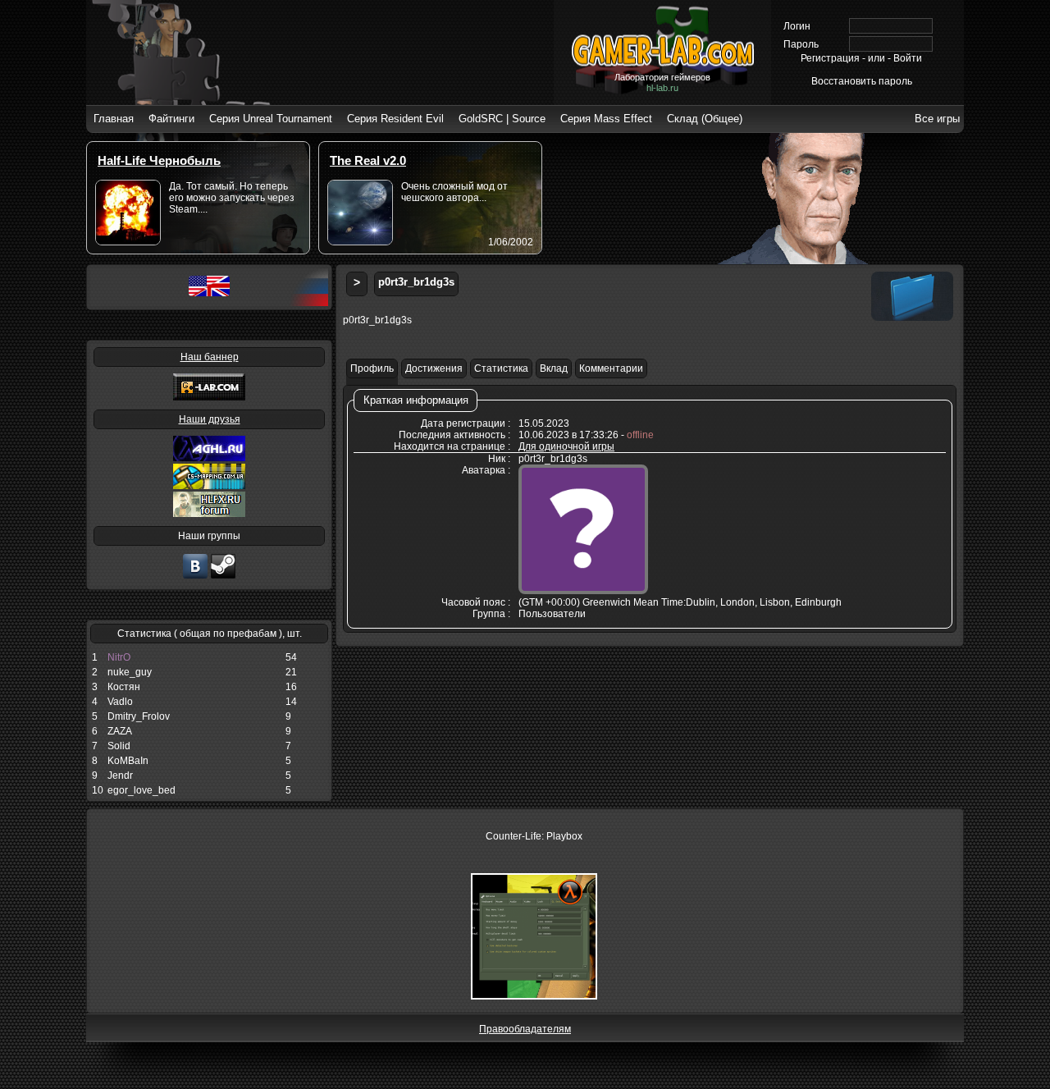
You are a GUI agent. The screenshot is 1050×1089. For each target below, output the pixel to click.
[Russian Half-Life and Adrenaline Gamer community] (209, 458)
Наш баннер (209, 357)
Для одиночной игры (566, 446)
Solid (118, 746)
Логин (796, 26)
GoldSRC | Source (502, 118)
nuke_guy (129, 672)
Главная (114, 118)
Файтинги (171, 118)
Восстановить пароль (861, 81)
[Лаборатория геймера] (195, 577)
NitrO (118, 657)
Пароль (801, 44)
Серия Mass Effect (606, 118)
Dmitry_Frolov (138, 716)
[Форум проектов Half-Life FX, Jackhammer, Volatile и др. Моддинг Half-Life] (209, 513)
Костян (123, 687)
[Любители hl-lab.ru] (223, 577)
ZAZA (119, 731)
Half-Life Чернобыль (159, 160)
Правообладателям (525, 1029)
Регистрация (830, 58)
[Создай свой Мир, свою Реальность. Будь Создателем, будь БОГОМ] (209, 486)
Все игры (937, 118)
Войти (907, 58)
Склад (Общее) (704, 118)
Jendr (120, 775)
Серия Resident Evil (395, 118)
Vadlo (120, 701)
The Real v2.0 (368, 160)
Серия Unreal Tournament (270, 118)
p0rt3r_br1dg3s (416, 282)
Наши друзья (209, 419)
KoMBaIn (127, 760)
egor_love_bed (141, 790)
